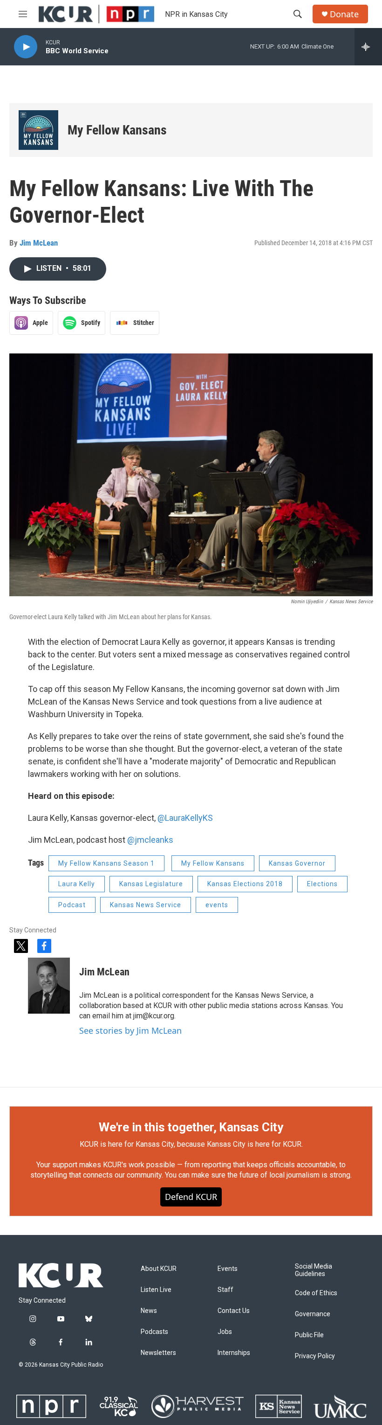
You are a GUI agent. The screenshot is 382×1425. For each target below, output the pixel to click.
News (149, 1310)
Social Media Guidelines (313, 1270)
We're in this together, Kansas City (191, 1127)
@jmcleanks (150, 840)
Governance (312, 1314)
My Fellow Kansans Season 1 (106, 863)
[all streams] (368, 46)
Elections (322, 884)
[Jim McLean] (49, 986)
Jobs (225, 1331)
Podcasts (154, 1331)
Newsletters (158, 1352)
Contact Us (234, 1310)
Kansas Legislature (151, 884)
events (216, 905)
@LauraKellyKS (185, 818)
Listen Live (156, 1289)
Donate (344, 14)
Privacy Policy (315, 1356)
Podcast (72, 905)
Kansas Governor (297, 863)
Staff (225, 1289)
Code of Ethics (316, 1293)
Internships (234, 1352)
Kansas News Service (145, 905)
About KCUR (159, 1268)
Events (228, 1268)
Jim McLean (39, 242)
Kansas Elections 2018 (245, 884)
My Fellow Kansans (117, 130)
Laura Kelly (76, 884)
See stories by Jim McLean (130, 1030)
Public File (309, 1335)
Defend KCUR (191, 1196)
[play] (25, 47)
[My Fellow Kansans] (38, 130)
